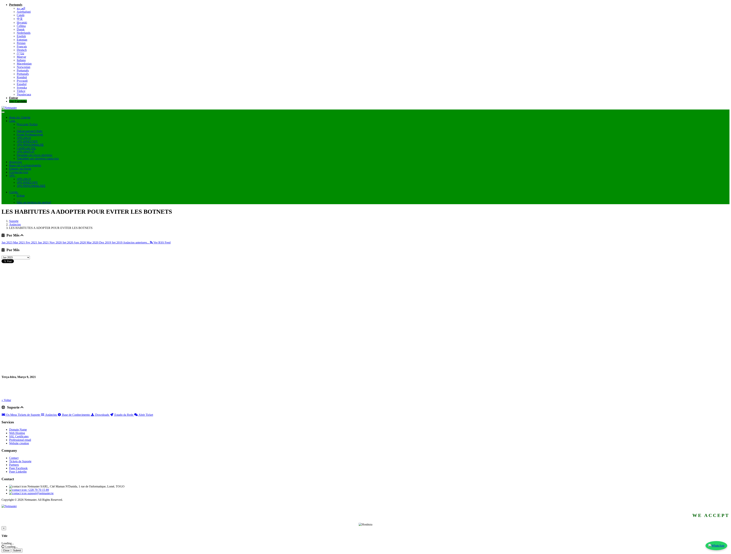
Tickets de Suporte (20, 461)
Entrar (13, 97)
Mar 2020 (93, 242)
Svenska (22, 87)
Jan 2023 (7, 242)
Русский (22, 80)
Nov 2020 (55, 242)
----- (19, 127)
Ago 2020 (80, 242)
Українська (24, 94)
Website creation (19, 443)
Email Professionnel (30, 134)
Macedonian (24, 63)
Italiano (21, 60)
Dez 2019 (105, 242)
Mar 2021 (19, 242)
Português (15, 4)
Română (22, 77)
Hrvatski (22, 22)
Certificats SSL (26, 148)
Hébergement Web (29, 131)
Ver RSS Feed (162, 242)
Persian (21, 43)
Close (6, 550)
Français (22, 46)
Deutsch (22, 50)
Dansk (21, 29)
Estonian (22, 39)
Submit (17, 550)
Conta (14, 192)
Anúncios (15, 162)
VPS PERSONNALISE (30, 145)
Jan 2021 (43, 242)
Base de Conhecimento (25, 165)
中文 (20, 18)
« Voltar (6, 400)
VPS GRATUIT (26, 151)
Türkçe (21, 91)
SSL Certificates (19, 436)
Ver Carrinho (18, 101)
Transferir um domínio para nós (38, 158)
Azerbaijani (24, 11)
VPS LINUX (24, 138)
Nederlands (23, 32)
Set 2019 (117, 242)
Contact (13, 458)
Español (21, 84)
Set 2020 (68, 242)
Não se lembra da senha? (34, 202)
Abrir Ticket (145, 414)
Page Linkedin (18, 471)
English (21, 36)
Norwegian (23, 67)
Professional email (20, 439)
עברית (20, 53)
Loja (12, 121)
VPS (12, 175)
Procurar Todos (27, 124)
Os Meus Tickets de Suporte (23, 414)
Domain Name (18, 429)
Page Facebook (18, 468)
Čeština (21, 26)
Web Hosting (17, 433)
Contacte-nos (18, 172)
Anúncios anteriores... (136, 242)
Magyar (21, 56)
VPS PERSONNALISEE (31, 186)
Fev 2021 (32, 242)
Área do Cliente (19, 117)
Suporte (13, 221)
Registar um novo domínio (34, 155)
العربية (21, 8)
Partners (14, 464)
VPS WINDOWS (27, 141)
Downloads (102, 414)
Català (20, 15)
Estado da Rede (20, 169)
